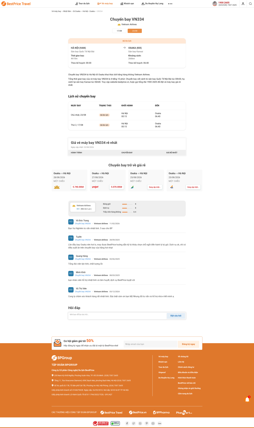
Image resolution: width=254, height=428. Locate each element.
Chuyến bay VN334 (83, 223)
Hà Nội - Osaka (89, 11)
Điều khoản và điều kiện (188, 372)
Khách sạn (129, 3)
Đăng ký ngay (188, 344)
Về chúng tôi (183, 356)
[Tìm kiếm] (250, 3)
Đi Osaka (77, 11)
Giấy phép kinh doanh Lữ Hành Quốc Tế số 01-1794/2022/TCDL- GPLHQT (82, 394)
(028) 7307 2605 (111, 375)
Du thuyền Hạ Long (154, 3)
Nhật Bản (67, 11)
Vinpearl (162, 372)
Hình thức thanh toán (187, 378)
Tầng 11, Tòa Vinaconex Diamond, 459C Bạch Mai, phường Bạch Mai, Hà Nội (85, 380)
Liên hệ (181, 362)
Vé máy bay (107, 3)
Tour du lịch (84, 3)
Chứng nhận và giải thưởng (189, 388)
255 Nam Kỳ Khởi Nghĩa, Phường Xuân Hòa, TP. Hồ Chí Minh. (79, 375)
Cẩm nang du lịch (185, 394)
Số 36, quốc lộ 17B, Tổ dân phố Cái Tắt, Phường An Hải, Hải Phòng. (81, 385)
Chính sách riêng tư (186, 367)
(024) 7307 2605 (124, 380)
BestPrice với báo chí (187, 383)
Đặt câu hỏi (176, 315)
